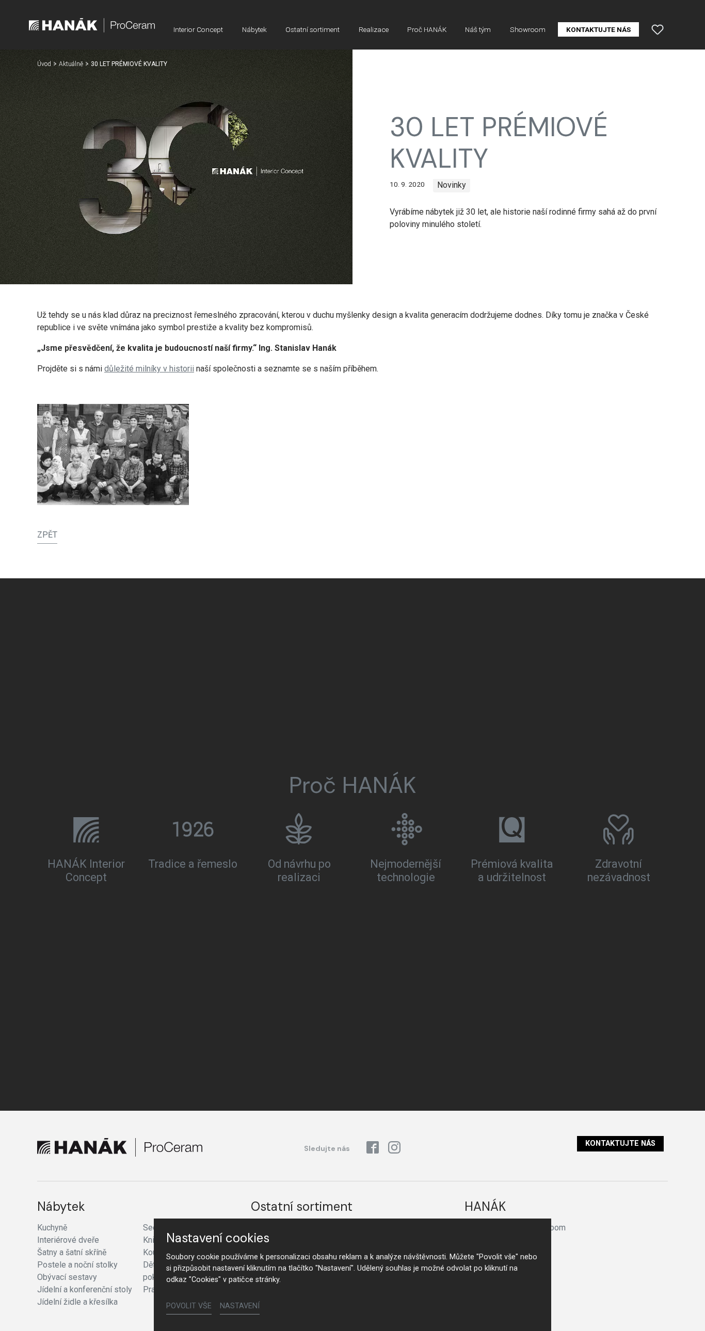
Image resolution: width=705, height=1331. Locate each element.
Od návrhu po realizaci (299, 870)
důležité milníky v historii (149, 369)
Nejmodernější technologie (405, 870)
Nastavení (240, 1306)
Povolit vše (189, 1306)
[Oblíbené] (657, 29)
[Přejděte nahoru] (682, 1308)
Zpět (47, 535)
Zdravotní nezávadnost (618, 870)
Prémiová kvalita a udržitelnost (512, 870)
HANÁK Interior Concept (86, 870)
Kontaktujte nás (620, 1143)
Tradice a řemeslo (192, 863)
